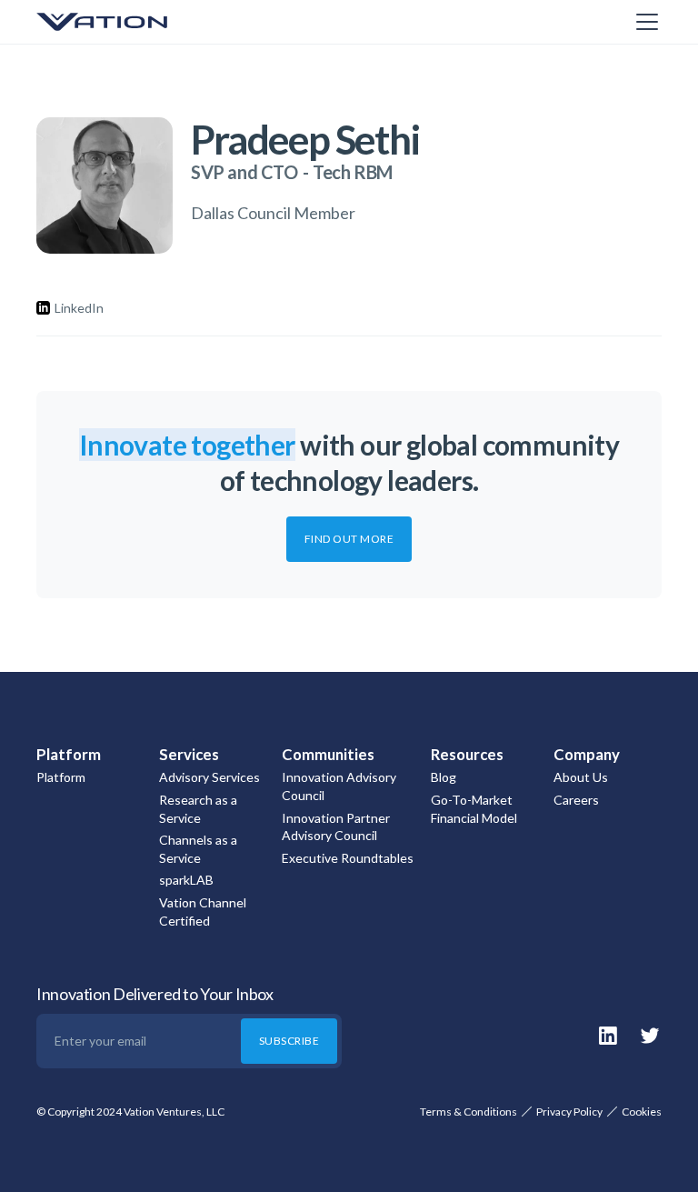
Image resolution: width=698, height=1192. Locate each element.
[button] (643, 22)
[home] (127, 22)
